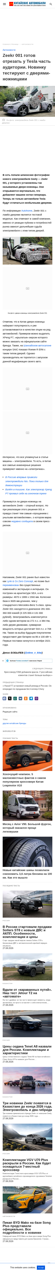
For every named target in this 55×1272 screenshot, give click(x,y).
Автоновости (27, 44)
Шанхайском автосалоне (37, 345)
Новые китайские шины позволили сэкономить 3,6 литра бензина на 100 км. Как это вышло (27, 874)
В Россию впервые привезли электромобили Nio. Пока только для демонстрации (26, 481)
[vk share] (20, 698)
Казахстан (8, 983)
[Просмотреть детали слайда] (28, 661)
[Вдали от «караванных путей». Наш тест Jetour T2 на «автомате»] (27, 966)
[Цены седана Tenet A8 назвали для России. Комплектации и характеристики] (27, 1023)
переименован (11, 585)
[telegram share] (31, 698)
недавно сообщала (22, 521)
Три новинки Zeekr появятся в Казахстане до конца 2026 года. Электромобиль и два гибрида (27, 1106)
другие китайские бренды (14, 723)
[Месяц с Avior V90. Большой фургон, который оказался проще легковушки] (27, 806)
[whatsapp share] (15, 698)
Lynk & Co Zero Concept (20, 581)
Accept (41, 1268)
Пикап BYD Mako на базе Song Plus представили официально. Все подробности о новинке (27, 1227)
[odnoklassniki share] (26, 698)
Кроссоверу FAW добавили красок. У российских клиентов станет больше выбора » (28, 673)
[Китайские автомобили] (27, 4)
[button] (27, 251)
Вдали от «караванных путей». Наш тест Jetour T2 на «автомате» (27, 993)
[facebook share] (4, 698)
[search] (50, 4)
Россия (6, 920)
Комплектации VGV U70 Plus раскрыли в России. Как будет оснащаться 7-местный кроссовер (27, 1165)
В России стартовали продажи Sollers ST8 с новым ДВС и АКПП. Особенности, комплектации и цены (27, 932)
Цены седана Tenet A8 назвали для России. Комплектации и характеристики (27, 1050)
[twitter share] (9, 698)
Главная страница (11, 44)
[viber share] (36, 698)
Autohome (26, 210)
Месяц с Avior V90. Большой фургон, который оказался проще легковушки (27, 828)
